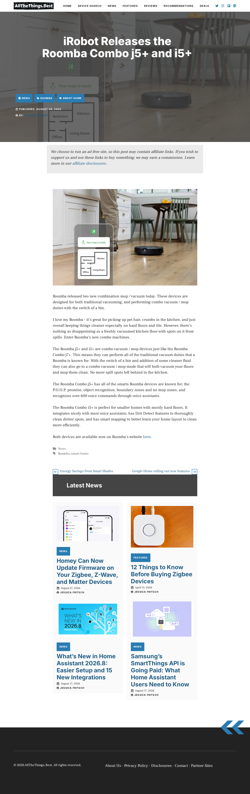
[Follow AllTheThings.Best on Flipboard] (228, 5)
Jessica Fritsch (37, 115)
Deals (204, 5)
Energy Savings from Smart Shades (86, 471)
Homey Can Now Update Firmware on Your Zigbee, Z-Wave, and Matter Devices (87, 571)
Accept (196, 777)
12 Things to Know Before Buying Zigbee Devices (161, 574)
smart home (80, 453)
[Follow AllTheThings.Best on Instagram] (222, 5)
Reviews (150, 5)
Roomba (64, 453)
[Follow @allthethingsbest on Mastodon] (234, 5)
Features (130, 5)
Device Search (90, 5)
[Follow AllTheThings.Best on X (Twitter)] (217, 5)
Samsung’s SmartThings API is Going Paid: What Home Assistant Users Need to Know (160, 670)
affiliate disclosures (89, 163)
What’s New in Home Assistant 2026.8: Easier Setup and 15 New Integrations (86, 667)
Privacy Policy (187, 786)
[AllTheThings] (34, 6)
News (112, 5)
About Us (113, 765)
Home (67, 5)
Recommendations (179, 5)
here (147, 436)
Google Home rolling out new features (161, 471)
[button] (242, 747)
